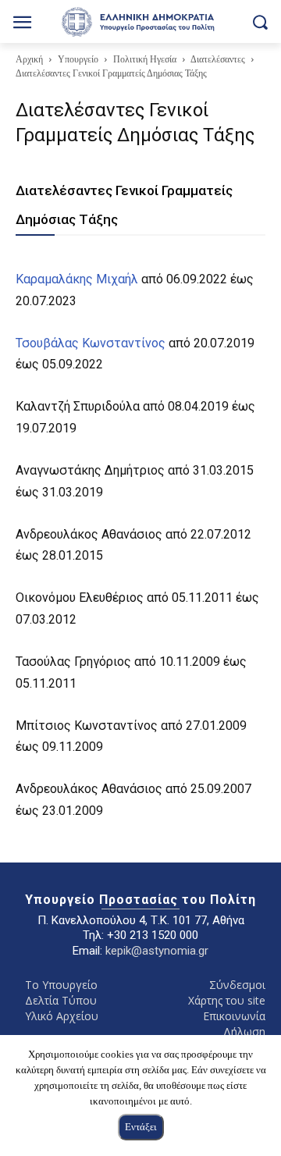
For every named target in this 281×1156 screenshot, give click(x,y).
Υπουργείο (78, 59)
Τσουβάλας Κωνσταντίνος (90, 343)
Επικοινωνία (234, 1015)
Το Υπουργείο (61, 984)
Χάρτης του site (226, 1000)
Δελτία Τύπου (61, 1000)
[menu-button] (22, 24)
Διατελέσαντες (217, 59)
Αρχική (29, 59)
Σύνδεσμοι (237, 984)
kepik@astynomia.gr (156, 951)
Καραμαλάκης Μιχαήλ (77, 279)
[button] (259, 21)
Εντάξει (141, 1127)
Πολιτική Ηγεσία (144, 59)
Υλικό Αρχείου (61, 1015)
